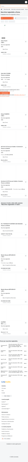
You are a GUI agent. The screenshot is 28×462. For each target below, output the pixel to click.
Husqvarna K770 (3, 367)
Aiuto (3, 390)
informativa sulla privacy (19, 94)
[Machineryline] (1, 9)
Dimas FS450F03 (5, 114)
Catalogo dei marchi (6, 423)
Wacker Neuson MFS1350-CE (8, 255)
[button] (26, 2)
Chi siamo (4, 388)
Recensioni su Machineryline (8, 421)
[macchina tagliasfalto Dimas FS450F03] (14, 105)
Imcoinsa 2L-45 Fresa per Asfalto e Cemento (12, 181)
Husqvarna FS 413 (4, 376)
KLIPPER (3, 322)
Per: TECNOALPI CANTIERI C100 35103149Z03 (12, 223)
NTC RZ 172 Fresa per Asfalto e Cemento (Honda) (13, 146)
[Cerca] (26, 6)
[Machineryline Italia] (9, 2)
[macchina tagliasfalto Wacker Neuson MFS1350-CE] (14, 246)
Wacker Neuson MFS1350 (4, 371)
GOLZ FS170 (4, 40)
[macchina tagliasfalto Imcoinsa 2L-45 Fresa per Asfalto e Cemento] (14, 172)
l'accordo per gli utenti (4, 96)
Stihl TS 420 (3, 359)
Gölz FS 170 (3, 355)
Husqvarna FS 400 (4, 346)
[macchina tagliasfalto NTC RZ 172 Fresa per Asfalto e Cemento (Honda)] (14, 137)
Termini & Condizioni (6, 414)
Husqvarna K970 (3, 351)
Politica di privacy (5, 416)
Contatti (3, 392)
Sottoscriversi (5, 93)
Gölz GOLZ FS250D (5, 73)
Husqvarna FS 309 (4, 363)
